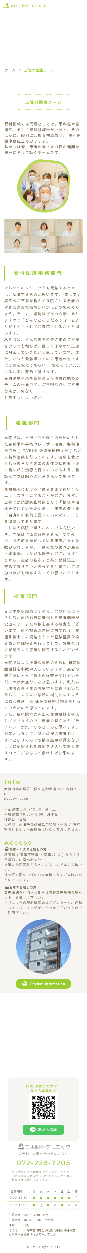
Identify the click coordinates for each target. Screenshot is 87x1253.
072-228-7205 (43, 1163)
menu (82, 5)
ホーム (10, 70)
